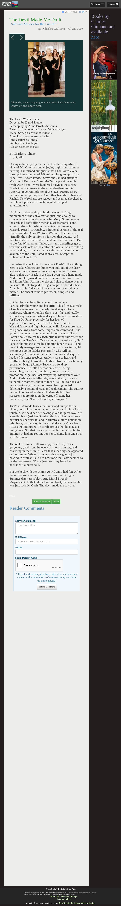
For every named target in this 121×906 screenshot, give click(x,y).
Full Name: (21, 537)
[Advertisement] (46, 740)
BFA (108, 185)
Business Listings (69, 896)
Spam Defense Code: (26, 557)
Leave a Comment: (25, 520)
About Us (54, 896)
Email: (18, 547)
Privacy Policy (64, 899)
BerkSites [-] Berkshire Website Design (76, 903)
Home (112, 4)
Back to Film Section (42, 501)
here (95, 36)
